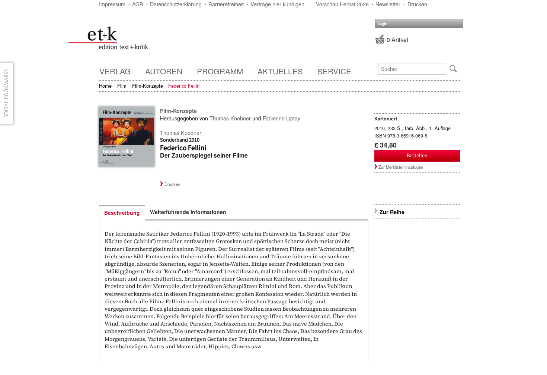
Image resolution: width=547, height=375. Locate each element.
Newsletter (387, 4)
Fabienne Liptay (281, 118)
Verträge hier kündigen (277, 4)
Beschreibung (122, 212)
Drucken (417, 4)
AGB (137, 4)
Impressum (112, 4)
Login (382, 23)
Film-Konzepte (147, 85)
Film (122, 85)
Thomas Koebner (230, 118)
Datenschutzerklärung (176, 4)
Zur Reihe (392, 212)
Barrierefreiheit (226, 4)
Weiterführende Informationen (188, 212)
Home (105, 85)
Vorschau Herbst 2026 (342, 4)
